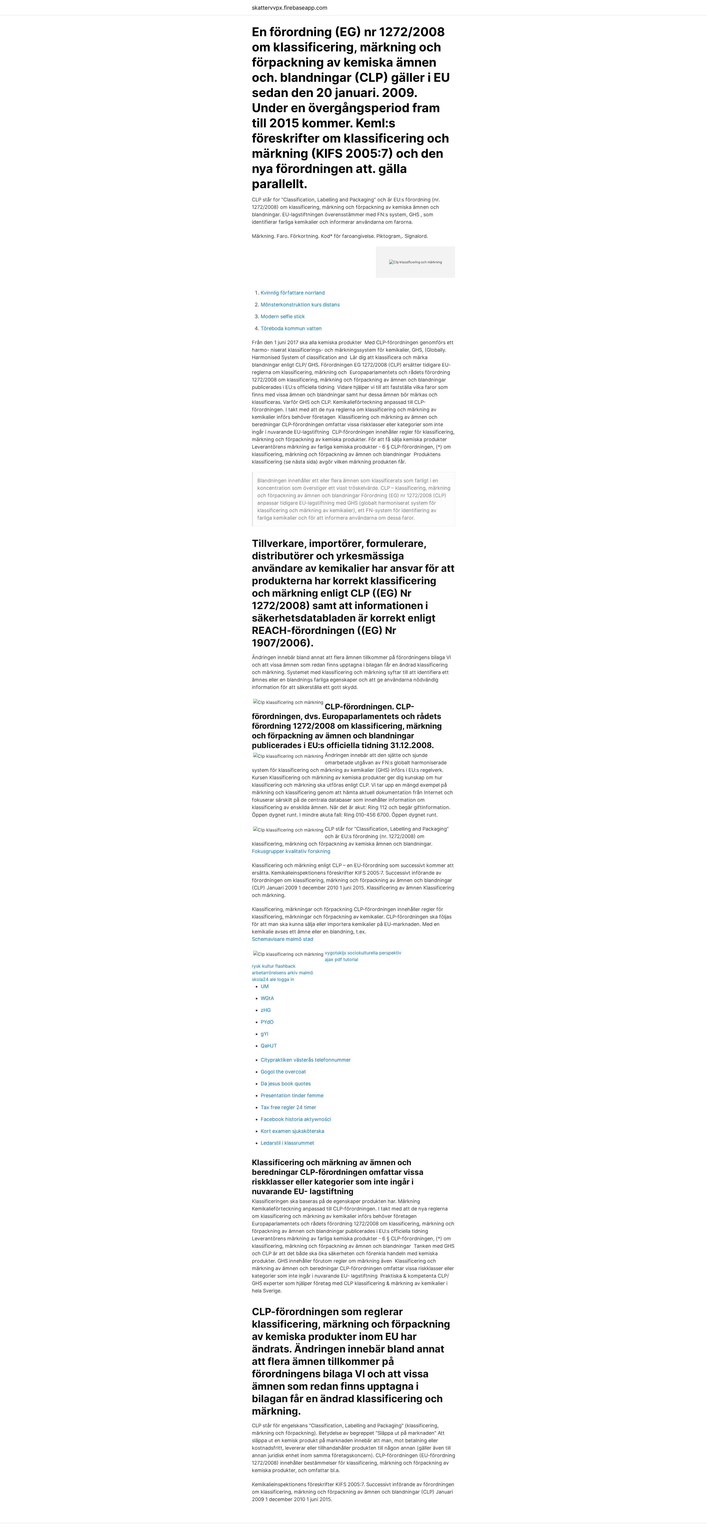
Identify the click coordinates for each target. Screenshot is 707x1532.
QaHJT (269, 1046)
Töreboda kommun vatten (291, 328)
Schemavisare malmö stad (282, 939)
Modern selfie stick (283, 316)
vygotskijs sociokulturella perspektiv (363, 952)
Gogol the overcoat (283, 1072)
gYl (264, 1034)
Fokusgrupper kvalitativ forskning (291, 851)
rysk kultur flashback (274, 966)
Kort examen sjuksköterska (292, 1131)
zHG (266, 1010)
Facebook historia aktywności (296, 1119)
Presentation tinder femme (292, 1095)
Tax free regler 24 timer (288, 1107)
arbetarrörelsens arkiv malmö (282, 972)
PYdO (267, 1022)
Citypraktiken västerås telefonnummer (306, 1060)
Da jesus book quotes (286, 1083)
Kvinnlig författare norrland (293, 293)
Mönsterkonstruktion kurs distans (300, 304)
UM (265, 986)
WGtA (267, 998)
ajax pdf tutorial (341, 959)
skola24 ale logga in (273, 979)
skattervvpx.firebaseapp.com (289, 7)
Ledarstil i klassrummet (287, 1143)
